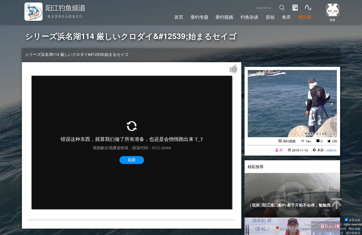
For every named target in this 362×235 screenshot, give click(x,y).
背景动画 (355, 220)
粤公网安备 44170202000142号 (299, 229)
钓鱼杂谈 (249, 17)
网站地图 (355, 229)
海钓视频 (289, 141)
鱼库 (286, 17)
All (340, 224)
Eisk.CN (331, 224)
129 (334, 141)
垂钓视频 (224, 17)
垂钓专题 (199, 17)
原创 (270, 17)
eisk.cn (331, 150)
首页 (178, 17)
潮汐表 (305, 17)
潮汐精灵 (337, 233)
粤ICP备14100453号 (333, 229)
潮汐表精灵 (353, 233)
